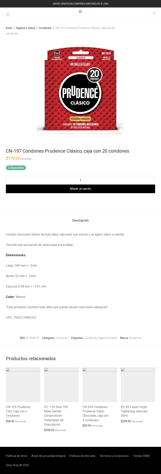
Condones (45, 28)
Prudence (135, 337)
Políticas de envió (16, 455)
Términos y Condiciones (114, 455)
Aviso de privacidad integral (48, 455)
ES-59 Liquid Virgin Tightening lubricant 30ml (134, 411)
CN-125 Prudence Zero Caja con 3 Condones (18, 411)
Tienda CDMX (141, 455)
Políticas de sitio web (82, 455)
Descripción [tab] (80, 220)
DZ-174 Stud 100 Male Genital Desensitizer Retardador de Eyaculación (56, 416)
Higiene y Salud (25, 28)
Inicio (9, 28)
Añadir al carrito (80, 189)
